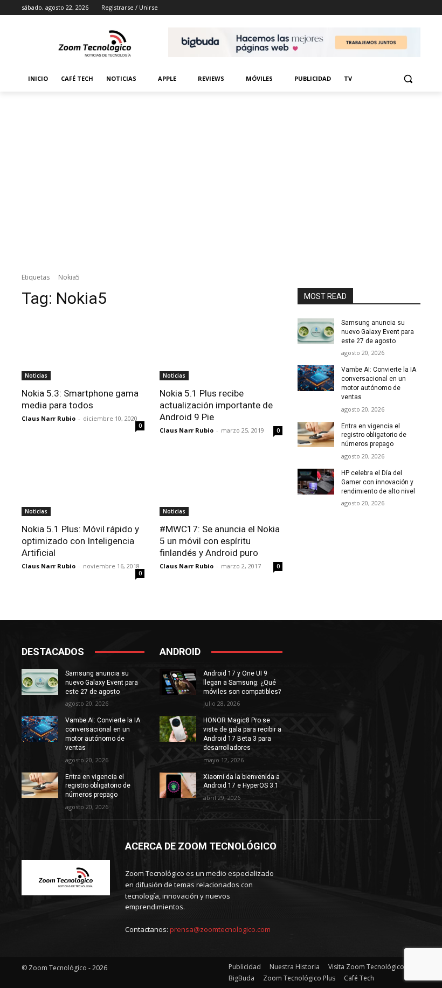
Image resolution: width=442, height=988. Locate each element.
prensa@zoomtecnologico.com (220, 929)
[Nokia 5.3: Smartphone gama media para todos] (83, 349)
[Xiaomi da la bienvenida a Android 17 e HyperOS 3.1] (178, 785)
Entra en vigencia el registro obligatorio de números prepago (373, 435)
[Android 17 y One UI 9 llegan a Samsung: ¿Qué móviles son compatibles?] (178, 682)
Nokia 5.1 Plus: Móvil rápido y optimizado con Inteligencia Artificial (80, 541)
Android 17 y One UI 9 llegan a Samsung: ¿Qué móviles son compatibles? (242, 682)
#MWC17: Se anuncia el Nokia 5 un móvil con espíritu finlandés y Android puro (220, 541)
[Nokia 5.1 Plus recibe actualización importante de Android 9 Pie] (221, 349)
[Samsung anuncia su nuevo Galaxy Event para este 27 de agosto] (316, 331)
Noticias (36, 375)
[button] (407, 79)
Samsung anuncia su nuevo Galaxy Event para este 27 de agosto (377, 332)
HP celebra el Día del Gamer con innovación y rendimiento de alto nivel (378, 482)
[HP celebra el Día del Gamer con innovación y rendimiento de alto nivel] (316, 482)
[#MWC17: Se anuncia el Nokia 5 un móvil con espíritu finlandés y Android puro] (221, 485)
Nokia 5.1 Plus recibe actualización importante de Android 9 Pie (216, 405)
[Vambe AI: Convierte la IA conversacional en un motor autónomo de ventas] (316, 378)
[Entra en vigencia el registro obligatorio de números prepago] (316, 435)
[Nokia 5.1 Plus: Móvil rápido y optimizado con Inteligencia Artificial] (83, 485)
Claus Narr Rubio (48, 418)
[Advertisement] (221, 172)
